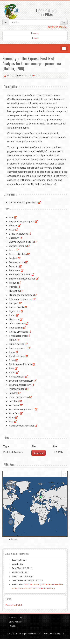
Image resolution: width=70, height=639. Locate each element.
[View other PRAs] (39, 202)
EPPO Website (15, 621)
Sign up (36, 33)
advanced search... (58, 26)
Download (38, 452)
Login (36, 38)
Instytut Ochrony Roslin (19, 75)
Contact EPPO (15, 617)
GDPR (12, 625)
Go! (63, 22)
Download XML (14, 605)
